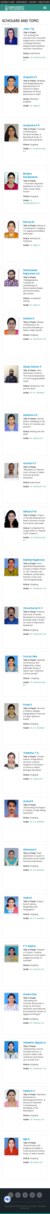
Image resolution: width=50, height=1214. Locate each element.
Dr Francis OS (36, 1162)
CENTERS (32, 2)
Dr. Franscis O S (37, 969)
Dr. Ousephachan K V (31, 201)
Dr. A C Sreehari (37, 728)
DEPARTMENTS (21, 2)
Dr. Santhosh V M (38, 339)
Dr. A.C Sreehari (37, 392)
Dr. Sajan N (35, 105)
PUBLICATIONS (43, 2)
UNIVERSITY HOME (7, 2)
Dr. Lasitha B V (36, 438)
